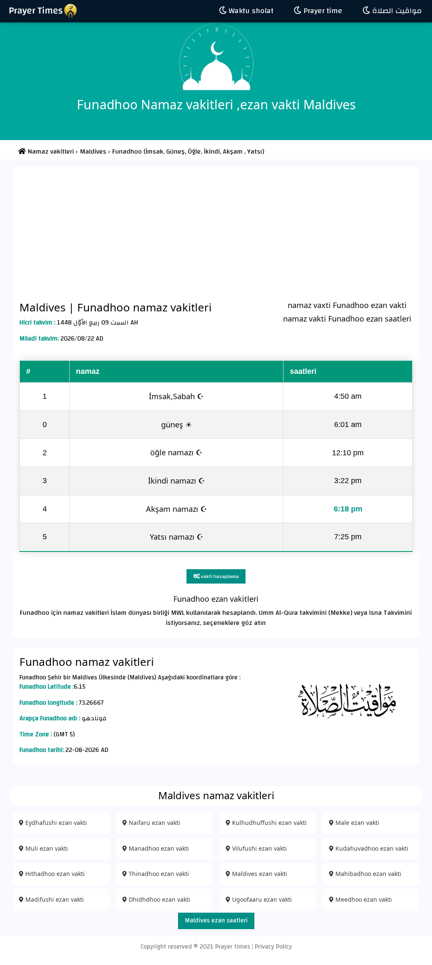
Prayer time (321, 11)
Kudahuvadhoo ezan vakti (371, 848)
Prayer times (232, 946)
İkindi (211, 151)
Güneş (175, 151)
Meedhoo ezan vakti (363, 899)
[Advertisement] (216, 233)
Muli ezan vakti (46, 848)
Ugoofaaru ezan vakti (261, 899)
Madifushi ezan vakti (54, 899)
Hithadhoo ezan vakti (54, 874)
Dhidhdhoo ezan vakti (158, 899)
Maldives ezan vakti (258, 874)
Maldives (43, 307)
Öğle (193, 151)
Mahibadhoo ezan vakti (367, 874)
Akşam (232, 151)
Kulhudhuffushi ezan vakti (268, 823)
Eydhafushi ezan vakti (55, 823)
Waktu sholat (250, 11)
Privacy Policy (273, 946)
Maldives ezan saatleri (216, 920)
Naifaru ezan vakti (153, 823)
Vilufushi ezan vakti (258, 848)
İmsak (154, 151)
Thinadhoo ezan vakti (158, 874)
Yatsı (254, 151)
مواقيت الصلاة (396, 11)
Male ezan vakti (356, 823)
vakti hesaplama (219, 576)
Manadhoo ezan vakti (158, 848)
